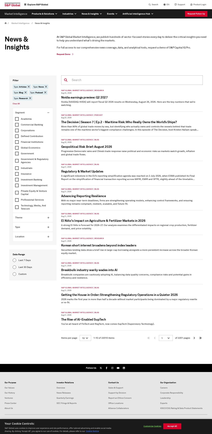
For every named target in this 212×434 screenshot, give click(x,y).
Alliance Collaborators (118, 408)
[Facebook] (106, 368)
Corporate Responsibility (171, 393)
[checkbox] (33, 119)
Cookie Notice (92, 431)
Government (27, 153)
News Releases (64, 393)
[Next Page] (194, 338)
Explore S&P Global (37, 4)
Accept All (172, 426)
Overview (61, 388)
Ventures (9, 398)
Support (181, 4)
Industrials (26, 168)
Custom (22, 274)
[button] (29, 87)
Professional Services (32, 199)
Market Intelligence (20, 23)
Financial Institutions (32, 142)
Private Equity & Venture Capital (34, 193)
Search (155, 4)
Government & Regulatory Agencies (34, 161)
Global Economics (30, 147)
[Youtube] (118, 368)
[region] (106, 426)
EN (168, 4)
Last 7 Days (24, 260)
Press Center (10, 403)
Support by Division (117, 393)
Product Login (199, 4)
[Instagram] (112, 368)
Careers (163, 388)
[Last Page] (200, 338)
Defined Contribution (32, 136)
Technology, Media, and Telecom (33, 207)
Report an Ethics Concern (120, 398)
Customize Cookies (152, 426)
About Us (9, 408)
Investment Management (34, 185)
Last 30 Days (25, 267)
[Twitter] (101, 368)
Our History (10, 393)
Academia (26, 119)
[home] (6, 23)
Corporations (28, 130)
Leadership (165, 398)
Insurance (26, 173)
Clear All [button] (16, 104)
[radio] (14, 260)
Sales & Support (115, 388)
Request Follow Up (196, 13)
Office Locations (115, 403)
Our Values (9, 388)
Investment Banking (31, 179)
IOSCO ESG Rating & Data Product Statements (181, 408)
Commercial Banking (32, 124)
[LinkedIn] (124, 368)
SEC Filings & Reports (67, 403)
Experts (163, 403)
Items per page (69, 338)
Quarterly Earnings (65, 398)
